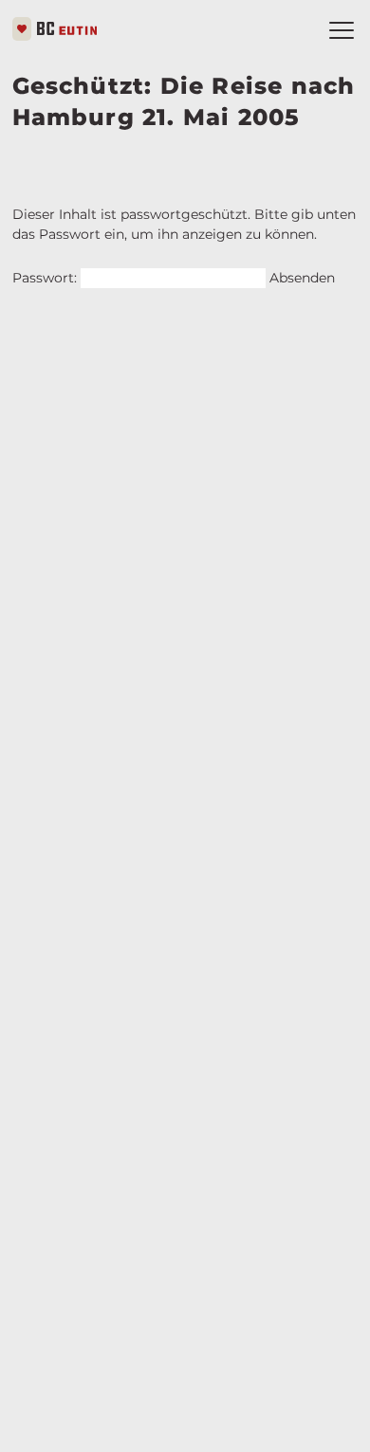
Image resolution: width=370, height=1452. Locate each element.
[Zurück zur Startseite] (54, 29)
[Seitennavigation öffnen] (341, 29)
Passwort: (46, 277)
